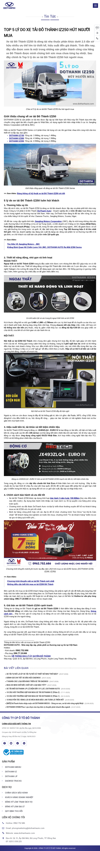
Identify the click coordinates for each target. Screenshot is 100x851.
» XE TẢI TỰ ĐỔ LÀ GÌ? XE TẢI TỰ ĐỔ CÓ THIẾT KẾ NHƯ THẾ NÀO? (36, 674)
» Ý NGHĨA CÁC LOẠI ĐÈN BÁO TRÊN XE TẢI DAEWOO (31, 681)
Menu (95, 5)
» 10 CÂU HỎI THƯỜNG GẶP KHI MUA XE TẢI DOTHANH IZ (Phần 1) (37, 696)
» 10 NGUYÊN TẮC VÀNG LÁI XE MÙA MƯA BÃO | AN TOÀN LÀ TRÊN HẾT (39, 700)
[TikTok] (17, 743)
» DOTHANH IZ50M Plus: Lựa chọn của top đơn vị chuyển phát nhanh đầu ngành (42, 707)
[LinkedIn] (24, 743)
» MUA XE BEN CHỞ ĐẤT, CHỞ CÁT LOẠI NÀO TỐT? (30, 685)
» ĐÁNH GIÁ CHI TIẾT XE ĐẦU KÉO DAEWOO (28, 678)
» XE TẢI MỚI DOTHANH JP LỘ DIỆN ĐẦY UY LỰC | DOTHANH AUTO (37, 689)
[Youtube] (11, 743)
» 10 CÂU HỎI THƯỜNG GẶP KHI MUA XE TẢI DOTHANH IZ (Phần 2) (37, 692)
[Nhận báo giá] (97, 33)
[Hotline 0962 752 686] (97, 38)
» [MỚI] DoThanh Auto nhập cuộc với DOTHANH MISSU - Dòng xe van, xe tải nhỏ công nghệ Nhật (49, 703)
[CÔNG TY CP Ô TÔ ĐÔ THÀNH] (11, 5)
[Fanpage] (4, 743)
